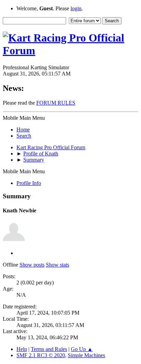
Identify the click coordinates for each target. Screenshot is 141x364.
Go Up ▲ (82, 349)
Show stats (57, 265)
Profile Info (28, 183)
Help (21, 349)
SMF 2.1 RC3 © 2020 (40, 355)
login (75, 8)
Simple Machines (86, 355)
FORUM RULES (55, 103)
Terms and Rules (49, 349)
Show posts (32, 265)
